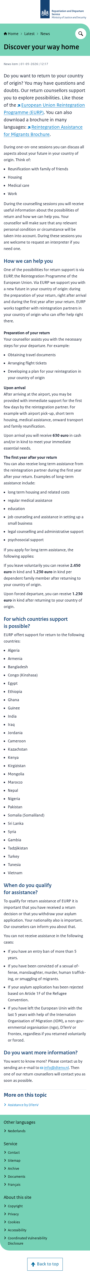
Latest (29, 33)
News (45, 33)
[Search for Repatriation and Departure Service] (80, 33)
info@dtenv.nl (56, 1067)
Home (13, 33)
